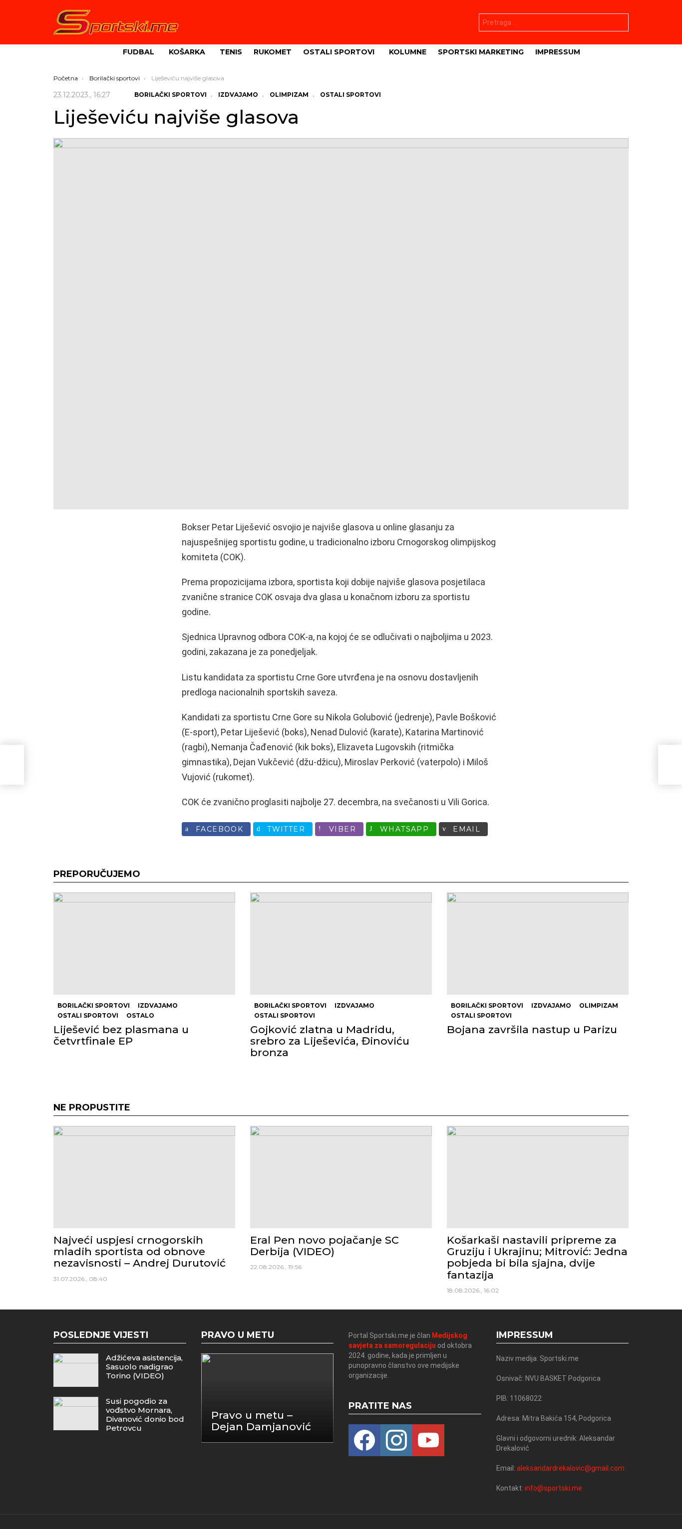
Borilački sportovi (93, 1005)
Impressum (557, 51)
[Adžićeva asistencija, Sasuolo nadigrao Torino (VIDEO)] (75, 1370)
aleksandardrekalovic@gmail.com (571, 1468)
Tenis (231, 51)
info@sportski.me (553, 1488)
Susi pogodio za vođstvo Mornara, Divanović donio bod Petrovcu (145, 1414)
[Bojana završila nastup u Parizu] (538, 943)
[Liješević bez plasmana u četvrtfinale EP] (144, 943)
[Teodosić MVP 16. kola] (12, 765)
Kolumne (407, 51)
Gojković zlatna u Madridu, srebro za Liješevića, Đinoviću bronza (329, 1041)
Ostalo (140, 1015)
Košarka (187, 51)
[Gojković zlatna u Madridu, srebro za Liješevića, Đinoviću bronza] (341, 943)
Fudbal (138, 51)
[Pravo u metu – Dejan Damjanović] (267, 1398)
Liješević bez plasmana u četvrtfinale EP (121, 1035)
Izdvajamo (158, 1005)
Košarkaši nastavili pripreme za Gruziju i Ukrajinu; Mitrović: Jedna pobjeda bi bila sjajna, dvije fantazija (537, 1257)
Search (619, 23)
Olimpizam (598, 1005)
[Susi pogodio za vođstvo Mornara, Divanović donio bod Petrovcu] (75, 1413)
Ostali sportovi (338, 51)
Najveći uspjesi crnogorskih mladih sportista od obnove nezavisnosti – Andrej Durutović (139, 1251)
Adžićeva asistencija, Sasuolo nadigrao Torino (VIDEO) (144, 1366)
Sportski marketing (481, 51)
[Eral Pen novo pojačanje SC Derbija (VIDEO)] (341, 1177)
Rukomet (273, 51)
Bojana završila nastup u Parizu (532, 1029)
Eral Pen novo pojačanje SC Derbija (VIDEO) (324, 1246)
